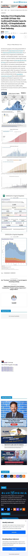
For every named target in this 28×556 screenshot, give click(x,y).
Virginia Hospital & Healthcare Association (13, 52)
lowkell (6, 31)
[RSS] (23, 476)
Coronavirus (6, 273)
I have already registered (14, 554)
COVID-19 (3, 12)
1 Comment (22, 33)
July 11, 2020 (7, 33)
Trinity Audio (14, 44)
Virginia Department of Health (15, 50)
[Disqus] (14, 340)
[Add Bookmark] (25, 37)
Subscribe (14, 532)
